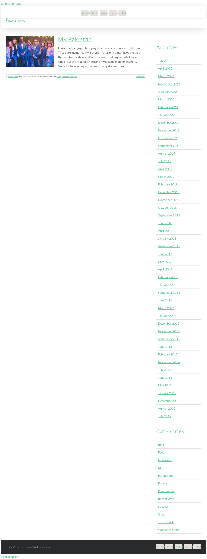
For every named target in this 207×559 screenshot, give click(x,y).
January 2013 (167, 393)
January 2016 (167, 315)
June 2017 (165, 254)
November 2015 (169, 331)
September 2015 (169, 339)
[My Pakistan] (30, 51)
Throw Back (166, 522)
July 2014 (164, 370)
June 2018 (165, 223)
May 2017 (165, 261)
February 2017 (168, 277)
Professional (166, 491)
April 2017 (165, 269)
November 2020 (169, 84)
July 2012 (164, 416)
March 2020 (166, 99)
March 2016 (166, 308)
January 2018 (167, 238)
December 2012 (168, 400)
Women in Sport (168, 529)
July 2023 (164, 60)
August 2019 (166, 153)
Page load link (10, 556)
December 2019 (168, 122)
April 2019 (165, 169)
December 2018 (168, 192)
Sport (64, 76)
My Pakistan (75, 38)
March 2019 (166, 176)
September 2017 (169, 246)
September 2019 (169, 145)
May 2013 (165, 385)
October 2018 (167, 207)
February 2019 (168, 184)
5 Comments (72, 76)
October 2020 (167, 91)
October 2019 (167, 138)
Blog (59, 76)
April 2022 (165, 68)
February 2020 (168, 107)
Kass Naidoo (13, 76)
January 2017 (167, 285)
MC (160, 468)
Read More (140, 76)
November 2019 (169, 130)
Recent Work (166, 499)
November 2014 (169, 362)
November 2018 (169, 200)
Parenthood (166, 475)
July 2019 (164, 161)
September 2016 (169, 292)
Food (161, 452)
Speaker (163, 506)
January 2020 (167, 115)
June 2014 (165, 377)
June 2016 (165, 300)
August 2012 (166, 408)
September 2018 (169, 215)
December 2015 (168, 323)
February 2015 (168, 354)
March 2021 (166, 76)
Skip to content (11, 3)
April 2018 (165, 230)
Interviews (165, 460)
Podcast (163, 483)
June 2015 (165, 346)
